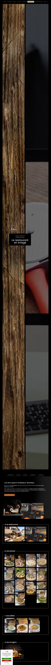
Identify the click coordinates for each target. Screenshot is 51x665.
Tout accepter (6, 658)
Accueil (5, 1)
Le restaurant (10, 474)
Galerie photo (31, 1)
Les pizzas (18, 474)
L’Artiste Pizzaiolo (10, 495)
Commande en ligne (38, 1)
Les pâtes (14, 1)
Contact (45, 1)
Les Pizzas (9, 1)
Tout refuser (7, 660)
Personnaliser (6, 662)
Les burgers (19, 1)
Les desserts (24, 1)
